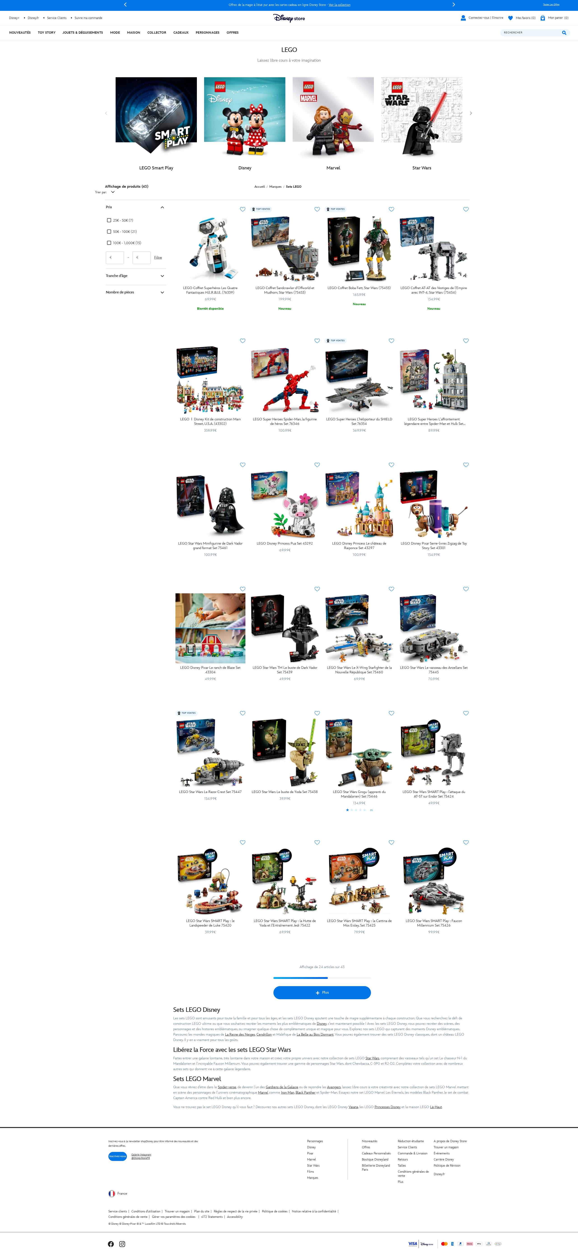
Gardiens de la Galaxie (282, 1087)
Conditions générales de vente (127, 1217)
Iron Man (287, 1092)
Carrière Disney (444, 1159)
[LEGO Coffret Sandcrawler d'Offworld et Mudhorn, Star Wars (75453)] (285, 249)
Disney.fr (33, 18)
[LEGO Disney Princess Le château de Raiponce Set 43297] (359, 504)
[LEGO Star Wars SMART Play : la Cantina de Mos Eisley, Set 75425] (359, 882)
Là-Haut (436, 1107)
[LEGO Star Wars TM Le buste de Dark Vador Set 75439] (285, 628)
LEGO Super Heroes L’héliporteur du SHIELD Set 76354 (359, 421)
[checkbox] (120, 220)
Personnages (315, 1141)
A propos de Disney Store (450, 1141)
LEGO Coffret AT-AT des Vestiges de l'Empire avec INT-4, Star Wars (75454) (434, 290)
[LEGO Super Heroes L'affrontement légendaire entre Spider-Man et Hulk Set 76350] (434, 380)
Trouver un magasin (446, 1147)
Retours (403, 1159)
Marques (312, 1178)
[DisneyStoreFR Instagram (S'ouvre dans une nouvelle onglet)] (122, 1244)
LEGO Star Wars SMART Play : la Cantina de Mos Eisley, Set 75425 (359, 923)
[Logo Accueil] (289, 18)
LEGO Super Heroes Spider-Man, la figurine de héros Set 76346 (285, 421)
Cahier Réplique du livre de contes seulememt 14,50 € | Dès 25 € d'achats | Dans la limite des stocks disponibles (289, 5)
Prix (109, 207)
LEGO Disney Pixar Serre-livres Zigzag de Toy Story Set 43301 (434, 545)
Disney (321, 1024)
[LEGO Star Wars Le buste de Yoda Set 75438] (285, 753)
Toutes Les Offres (551, 4)
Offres (366, 1147)
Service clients (117, 1211)
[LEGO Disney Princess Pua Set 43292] (285, 504)
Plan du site (201, 1211)
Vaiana (353, 1107)
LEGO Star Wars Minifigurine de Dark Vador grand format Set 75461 (210, 545)
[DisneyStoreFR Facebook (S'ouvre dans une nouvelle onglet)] (111, 1244)
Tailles (402, 1165)
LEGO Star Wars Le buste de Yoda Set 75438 (285, 792)
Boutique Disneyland (375, 1159)
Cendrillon (264, 1034)
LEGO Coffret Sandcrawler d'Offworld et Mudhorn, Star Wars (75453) (285, 290)
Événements (442, 1153)
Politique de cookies (274, 1211)
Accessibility (235, 1217)
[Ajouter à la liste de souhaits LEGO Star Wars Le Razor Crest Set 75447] (242, 713)
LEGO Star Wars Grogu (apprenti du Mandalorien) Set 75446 (359, 794)
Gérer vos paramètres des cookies (173, 1217)
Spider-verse (227, 1087)
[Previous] (125, 4)
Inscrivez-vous (117, 1156)
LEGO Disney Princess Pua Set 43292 (285, 543)
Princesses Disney (388, 1107)
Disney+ (14, 18)
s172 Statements (212, 1217)
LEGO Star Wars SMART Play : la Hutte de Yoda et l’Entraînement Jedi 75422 (285, 923)
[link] (359, 810)
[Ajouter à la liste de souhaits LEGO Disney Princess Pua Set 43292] (317, 465)
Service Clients (56, 18)
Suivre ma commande (88, 18)
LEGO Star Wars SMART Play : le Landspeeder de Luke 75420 (210, 923)
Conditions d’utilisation (145, 1211)
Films (310, 1172)
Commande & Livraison (412, 1153)
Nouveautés (369, 1141)
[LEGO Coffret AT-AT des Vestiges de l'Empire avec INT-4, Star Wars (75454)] (434, 249)
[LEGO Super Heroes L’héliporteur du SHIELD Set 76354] (359, 380)
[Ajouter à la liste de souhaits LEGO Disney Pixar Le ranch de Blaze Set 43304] (242, 589)
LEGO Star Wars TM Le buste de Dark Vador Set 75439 (285, 670)
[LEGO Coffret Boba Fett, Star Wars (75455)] (359, 249)
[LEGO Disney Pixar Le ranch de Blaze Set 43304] (210, 628)
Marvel (263, 1092)
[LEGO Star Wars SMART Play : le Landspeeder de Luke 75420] (210, 882)
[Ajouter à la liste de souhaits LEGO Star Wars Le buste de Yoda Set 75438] (317, 713)
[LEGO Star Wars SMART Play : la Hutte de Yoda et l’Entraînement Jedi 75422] (285, 882)
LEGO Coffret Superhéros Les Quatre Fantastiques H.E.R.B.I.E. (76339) (210, 290)
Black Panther (305, 1092)
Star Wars (372, 1058)
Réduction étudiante (411, 1141)
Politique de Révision (447, 1165)
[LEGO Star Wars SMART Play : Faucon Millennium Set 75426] (434, 882)
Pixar (310, 1153)
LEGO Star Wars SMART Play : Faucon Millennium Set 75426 (434, 923)
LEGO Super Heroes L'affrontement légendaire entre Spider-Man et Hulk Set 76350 (433, 421)
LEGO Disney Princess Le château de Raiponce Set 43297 (359, 545)
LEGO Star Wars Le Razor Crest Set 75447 (210, 792)
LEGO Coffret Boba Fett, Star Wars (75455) (359, 288)
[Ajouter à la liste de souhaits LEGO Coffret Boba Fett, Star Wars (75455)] (391, 209)
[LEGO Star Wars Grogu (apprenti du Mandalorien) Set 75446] (359, 753)
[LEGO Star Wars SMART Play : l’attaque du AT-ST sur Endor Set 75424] (434, 753)
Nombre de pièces (120, 292)
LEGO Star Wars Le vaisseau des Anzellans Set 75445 (434, 670)
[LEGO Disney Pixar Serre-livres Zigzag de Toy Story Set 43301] (434, 504)
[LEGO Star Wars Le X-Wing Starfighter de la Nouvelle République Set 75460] (359, 628)
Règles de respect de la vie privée (235, 1211)
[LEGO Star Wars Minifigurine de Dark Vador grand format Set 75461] (210, 504)
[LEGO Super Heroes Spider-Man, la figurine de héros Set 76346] (285, 380)
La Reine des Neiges (240, 1034)
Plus (325, 992)
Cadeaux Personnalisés (376, 1153)
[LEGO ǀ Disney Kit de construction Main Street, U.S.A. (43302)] (210, 380)
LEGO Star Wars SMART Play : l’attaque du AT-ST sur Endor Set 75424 (434, 794)
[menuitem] (20, 32)
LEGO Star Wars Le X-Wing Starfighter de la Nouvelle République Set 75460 (359, 670)
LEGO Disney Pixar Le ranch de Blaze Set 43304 (210, 670)
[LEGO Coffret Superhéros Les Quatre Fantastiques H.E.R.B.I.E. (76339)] (210, 249)
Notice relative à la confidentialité (314, 1211)
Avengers (334, 1087)
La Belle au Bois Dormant (315, 1034)
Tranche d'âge (116, 276)
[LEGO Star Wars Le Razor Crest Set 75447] (210, 753)
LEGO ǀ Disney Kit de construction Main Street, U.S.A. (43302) (210, 421)
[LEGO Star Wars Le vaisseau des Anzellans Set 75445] (434, 628)
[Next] (454, 4)
